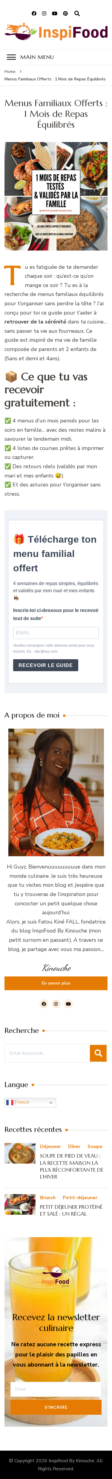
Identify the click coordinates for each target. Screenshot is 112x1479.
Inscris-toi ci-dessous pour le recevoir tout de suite (56, 614)
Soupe (95, 1146)
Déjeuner (50, 1146)
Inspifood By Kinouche (71, 1460)
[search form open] (77, 14)
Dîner (74, 1146)
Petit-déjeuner (80, 1197)
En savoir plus (56, 983)
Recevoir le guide (46, 665)
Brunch (48, 1197)
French (21, 1102)
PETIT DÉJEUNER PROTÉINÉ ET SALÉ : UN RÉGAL (71, 1210)
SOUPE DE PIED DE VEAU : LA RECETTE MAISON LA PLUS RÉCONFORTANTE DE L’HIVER (71, 1166)
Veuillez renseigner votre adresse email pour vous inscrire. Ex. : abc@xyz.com (53, 648)
